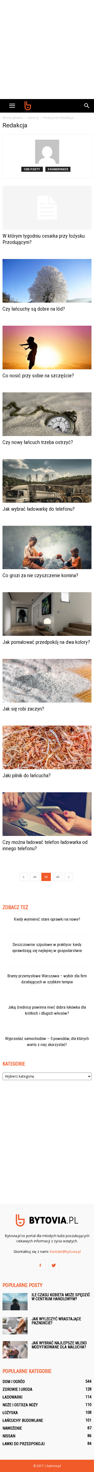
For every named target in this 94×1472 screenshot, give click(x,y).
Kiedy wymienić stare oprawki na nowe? (47, 919)
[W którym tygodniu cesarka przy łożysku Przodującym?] (47, 208)
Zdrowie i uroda (17, 1389)
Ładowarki (12, 1397)
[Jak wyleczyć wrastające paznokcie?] (15, 1325)
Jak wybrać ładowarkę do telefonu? (39, 509)
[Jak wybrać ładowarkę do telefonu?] (47, 481)
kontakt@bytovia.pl (65, 1251)
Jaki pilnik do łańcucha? (27, 775)
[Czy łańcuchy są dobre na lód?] (47, 281)
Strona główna (13, 118)
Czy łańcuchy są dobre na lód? (34, 309)
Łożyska (10, 1412)
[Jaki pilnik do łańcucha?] (47, 747)
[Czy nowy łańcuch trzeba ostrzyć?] (47, 414)
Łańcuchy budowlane (23, 1420)
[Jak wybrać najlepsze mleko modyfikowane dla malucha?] (15, 1349)
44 (34, 877)
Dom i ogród (14, 1381)
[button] (87, 106)
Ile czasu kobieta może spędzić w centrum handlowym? (61, 1296)
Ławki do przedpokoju (24, 1443)
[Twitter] (54, 1266)
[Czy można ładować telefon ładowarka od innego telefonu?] (47, 814)
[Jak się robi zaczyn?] (47, 681)
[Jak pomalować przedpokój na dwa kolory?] (47, 614)
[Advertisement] (47, 50)
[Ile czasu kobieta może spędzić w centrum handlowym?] (15, 1301)
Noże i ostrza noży (20, 1405)
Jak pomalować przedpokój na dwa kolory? (46, 642)
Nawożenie (12, 1428)
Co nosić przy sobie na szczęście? (38, 376)
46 (57, 877)
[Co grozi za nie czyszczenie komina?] (47, 547)
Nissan (9, 1436)
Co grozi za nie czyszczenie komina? (40, 575)
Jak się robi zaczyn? (23, 709)
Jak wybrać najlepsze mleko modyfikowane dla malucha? (59, 1345)
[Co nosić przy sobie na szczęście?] (47, 347)
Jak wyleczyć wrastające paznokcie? (56, 1321)
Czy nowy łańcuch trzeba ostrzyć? (38, 442)
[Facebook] (40, 1266)
